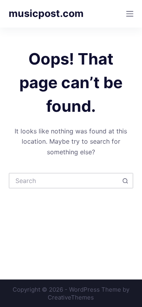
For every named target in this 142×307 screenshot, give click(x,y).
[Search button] (125, 181)
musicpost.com (46, 13)
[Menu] (129, 13)
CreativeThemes (71, 297)
